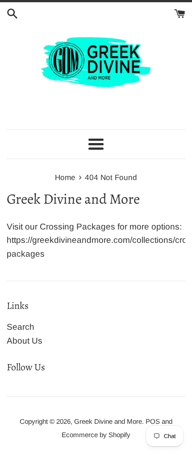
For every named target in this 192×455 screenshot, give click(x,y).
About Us (24, 340)
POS (153, 421)
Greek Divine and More (108, 421)
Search (20, 327)
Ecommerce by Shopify (96, 435)
